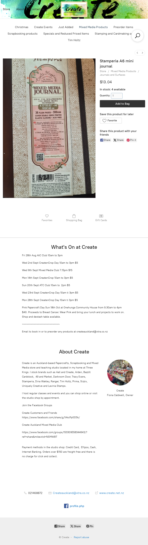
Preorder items (123, 27)
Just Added (65, 27)
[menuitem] (137, 52)
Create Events (43, 27)
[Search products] (137, 35)
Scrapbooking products (23, 33)
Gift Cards (101, 220)
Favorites (47, 220)
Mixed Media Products (93, 27)
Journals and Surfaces (112, 74)
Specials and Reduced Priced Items (66, 33)
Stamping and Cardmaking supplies (118, 33)
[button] (111, 120)
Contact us (37, 9)
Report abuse (81, 537)
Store (6, 9)
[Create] (74, 9)
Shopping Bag (74, 220)
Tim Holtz (74, 40)
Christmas (21, 27)
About (20, 9)
